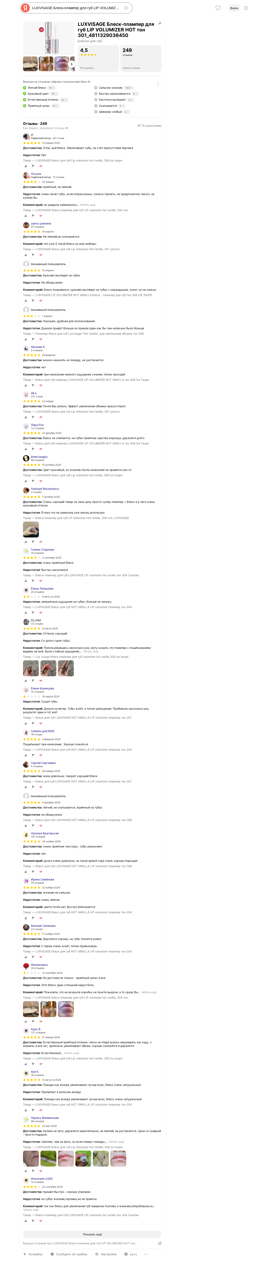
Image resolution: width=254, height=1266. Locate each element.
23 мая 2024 (49, 1125)
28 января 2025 (51, 771)
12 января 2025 (51, 142)
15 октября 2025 (51, 464)
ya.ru (133, 1254)
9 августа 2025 (51, 596)
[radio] (26, 166)
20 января (48, 181)
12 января (48, 401)
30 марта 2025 (50, 696)
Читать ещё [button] (87, 204)
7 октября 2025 (51, 496)
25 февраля (48, 355)
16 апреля (48, 231)
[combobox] (75, 8)
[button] (30, 63)
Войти (234, 8)
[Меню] (246, 8)
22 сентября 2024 (52, 1186)
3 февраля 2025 (51, 739)
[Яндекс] (25, 8)
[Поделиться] (160, 23)
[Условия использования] (158, 84)
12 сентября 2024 (52, 972)
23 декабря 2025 (52, 432)
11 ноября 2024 (51, 933)
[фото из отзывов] (31, 530)
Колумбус (36, 1254)
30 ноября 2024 (51, 841)
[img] (31, 143)
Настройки (108, 1254)
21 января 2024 (51, 1037)
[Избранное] (218, 8)
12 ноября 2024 (51, 887)
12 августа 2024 (51, 1079)
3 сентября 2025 (51, 557)
